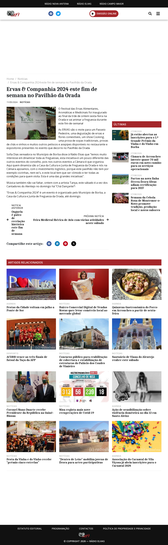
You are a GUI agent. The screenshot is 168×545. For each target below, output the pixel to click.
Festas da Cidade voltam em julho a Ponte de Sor (30, 309)
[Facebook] (50, 13)
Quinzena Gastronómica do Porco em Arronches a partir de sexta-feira (134, 310)
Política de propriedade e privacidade (127, 528)
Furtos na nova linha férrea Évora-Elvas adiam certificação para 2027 (145, 183)
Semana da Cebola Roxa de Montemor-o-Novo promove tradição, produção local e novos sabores (145, 204)
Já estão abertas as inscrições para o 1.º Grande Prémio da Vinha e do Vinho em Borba (144, 141)
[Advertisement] (84, 47)
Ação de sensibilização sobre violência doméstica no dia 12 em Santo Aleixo (134, 413)
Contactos (86, 528)
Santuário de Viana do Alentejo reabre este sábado (133, 358)
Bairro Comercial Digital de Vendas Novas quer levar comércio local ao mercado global (83, 310)
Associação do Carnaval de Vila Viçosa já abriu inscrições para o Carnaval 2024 (134, 462)
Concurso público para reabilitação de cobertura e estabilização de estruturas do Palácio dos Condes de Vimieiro (83, 361)
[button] (93, 13)
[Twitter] (58, 13)
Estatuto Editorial (30, 528)
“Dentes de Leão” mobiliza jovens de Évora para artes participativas (83, 461)
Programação (60, 528)
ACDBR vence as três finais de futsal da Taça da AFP (27, 358)
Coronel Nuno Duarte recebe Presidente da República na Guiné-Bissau (30, 413)
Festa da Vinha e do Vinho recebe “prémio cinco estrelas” (29, 461)
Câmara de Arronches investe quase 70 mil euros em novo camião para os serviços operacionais (146, 163)
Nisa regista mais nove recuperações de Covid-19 (76, 411)
